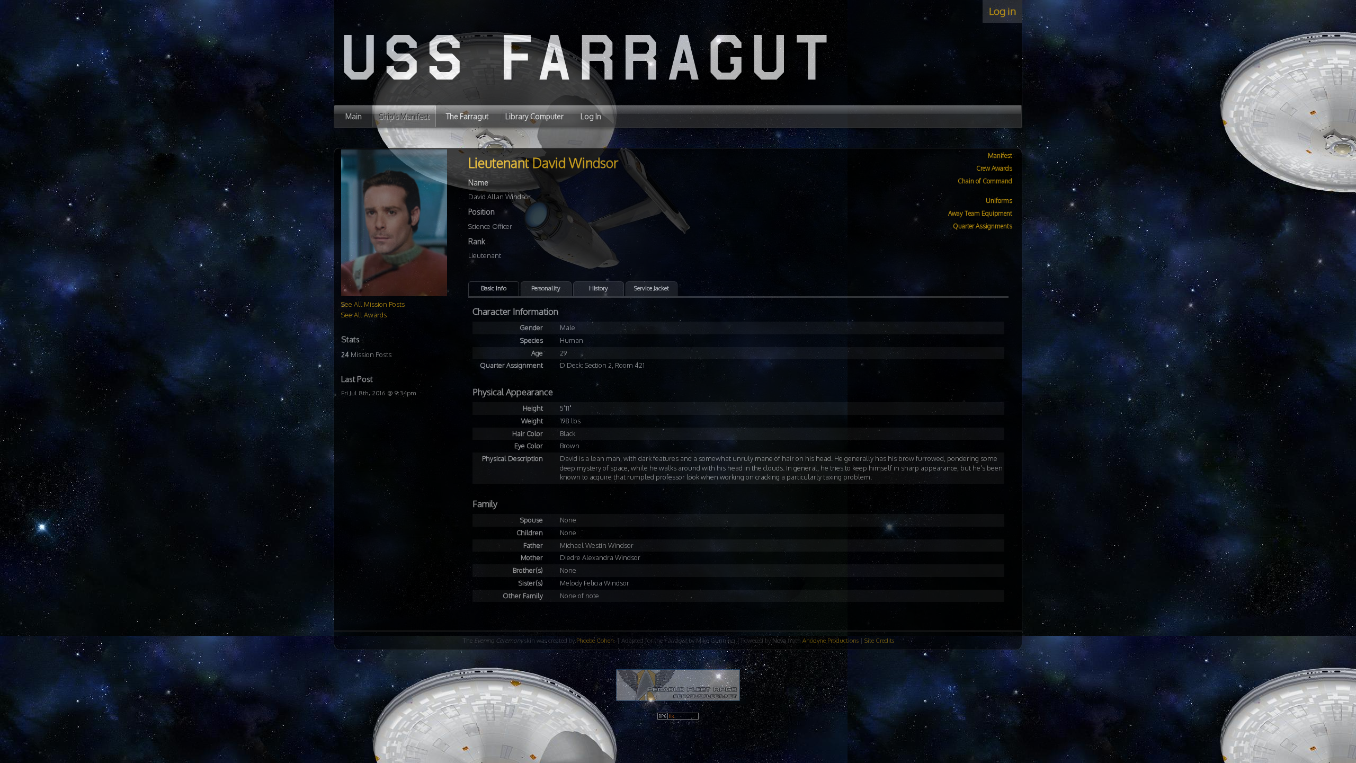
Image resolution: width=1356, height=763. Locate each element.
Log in (1002, 11)
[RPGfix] (678, 718)
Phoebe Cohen (595, 640)
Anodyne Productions (830, 640)
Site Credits (879, 640)
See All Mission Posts (373, 304)
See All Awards (364, 314)
